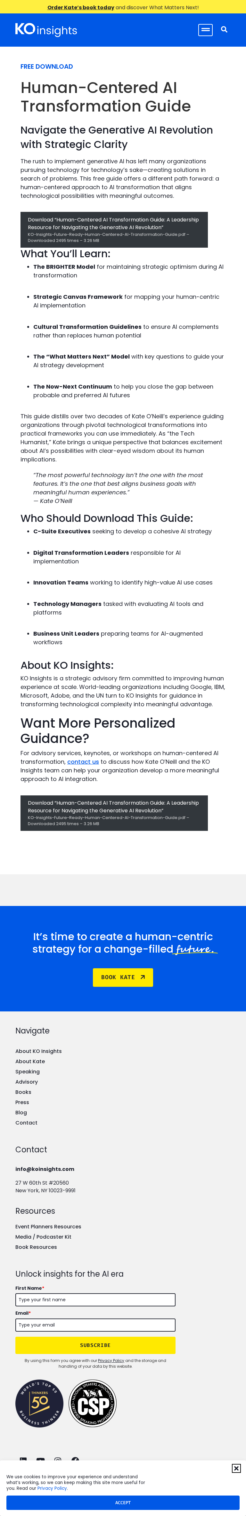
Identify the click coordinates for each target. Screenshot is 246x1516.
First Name (29, 1288)
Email (23, 1313)
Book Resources (36, 1247)
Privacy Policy (52, 1488)
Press (22, 1102)
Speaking (27, 1071)
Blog (21, 1112)
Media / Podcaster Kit (43, 1237)
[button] (236, 1468)
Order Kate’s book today (80, 7)
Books (23, 1092)
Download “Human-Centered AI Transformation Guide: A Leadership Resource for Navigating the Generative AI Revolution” (113, 229)
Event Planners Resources (48, 1226)
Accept (123, 1503)
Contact (26, 1122)
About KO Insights (38, 1051)
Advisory (26, 1082)
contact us (83, 762)
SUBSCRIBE (95, 1345)
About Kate (30, 1061)
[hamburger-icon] (205, 30)
